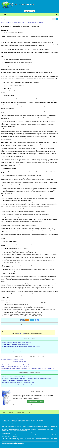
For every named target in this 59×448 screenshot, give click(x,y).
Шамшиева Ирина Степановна (30, 324)
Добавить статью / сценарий (35, 401)
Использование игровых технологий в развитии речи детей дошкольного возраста (20, 346)
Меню (4, 14)
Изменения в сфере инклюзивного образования (12, 359)
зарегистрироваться (44, 331)
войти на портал (21, 333)
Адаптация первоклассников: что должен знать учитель (14, 344)
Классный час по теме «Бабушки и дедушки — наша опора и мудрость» (18, 382)
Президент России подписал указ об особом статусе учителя (15, 366)
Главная (2, 22)
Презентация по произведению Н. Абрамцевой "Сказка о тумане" (16, 384)
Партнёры (11, 412)
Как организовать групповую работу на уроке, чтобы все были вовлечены (18, 350)
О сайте (29, 412)
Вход (33, 11)
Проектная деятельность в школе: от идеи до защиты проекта (15, 342)
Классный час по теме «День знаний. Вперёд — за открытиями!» (16, 376)
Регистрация (27, 11)
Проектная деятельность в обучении (34, 22)
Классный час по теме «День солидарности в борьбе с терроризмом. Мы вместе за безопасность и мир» (26, 378)
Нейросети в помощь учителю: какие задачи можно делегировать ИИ (17, 348)
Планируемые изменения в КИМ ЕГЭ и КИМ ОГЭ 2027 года (14, 361)
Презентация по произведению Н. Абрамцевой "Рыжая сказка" (16, 380)
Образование (21, 22)
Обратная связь (20, 412)
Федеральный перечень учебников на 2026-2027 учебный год (15, 364)
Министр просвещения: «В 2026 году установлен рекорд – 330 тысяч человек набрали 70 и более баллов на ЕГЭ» (27, 368)
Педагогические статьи (11, 22)
